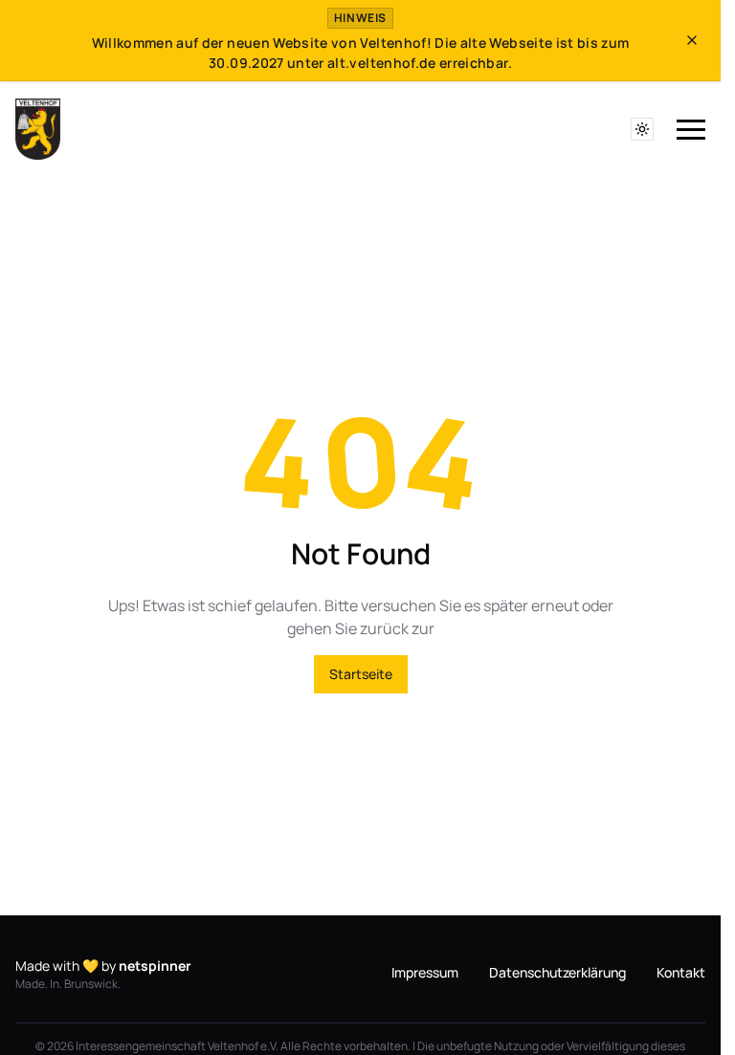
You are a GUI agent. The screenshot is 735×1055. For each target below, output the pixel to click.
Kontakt (681, 972)
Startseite (360, 674)
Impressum (424, 972)
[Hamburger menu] (691, 130)
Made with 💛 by (103, 965)
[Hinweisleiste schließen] (692, 40)
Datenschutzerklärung (557, 972)
